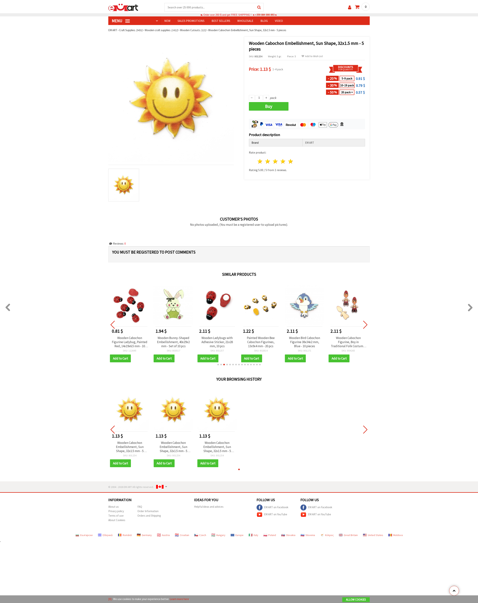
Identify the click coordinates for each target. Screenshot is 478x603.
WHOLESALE (245, 21)
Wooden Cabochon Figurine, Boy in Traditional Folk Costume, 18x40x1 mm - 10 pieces (348, 342)
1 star (260, 161)
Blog (264, 21)
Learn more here (179, 599)
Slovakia (290, 535)
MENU (117, 20)
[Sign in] (349, 7)
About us (113, 506)
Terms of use (116, 515)
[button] (218, 364)
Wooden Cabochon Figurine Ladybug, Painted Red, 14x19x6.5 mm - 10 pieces (129, 342)
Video (279, 21)
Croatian (184, 535)
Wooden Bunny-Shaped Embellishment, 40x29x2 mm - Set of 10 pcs (173, 342)
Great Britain (351, 535)
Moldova (398, 535)
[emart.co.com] (123, 7)
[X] (109, 599)
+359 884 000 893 (264, 14)
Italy (256, 535)
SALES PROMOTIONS (191, 21)
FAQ (139, 506)
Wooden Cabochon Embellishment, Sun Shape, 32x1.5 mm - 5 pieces (130, 447)
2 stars (268, 161)
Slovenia (310, 535)
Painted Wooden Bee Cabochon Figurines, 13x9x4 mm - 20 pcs (261, 342)
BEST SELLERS (221, 21)
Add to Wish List (314, 56)
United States (375, 535)
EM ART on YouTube (275, 514)
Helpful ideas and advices (209, 506)
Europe (239, 535)
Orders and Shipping (149, 515)
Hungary (220, 535)
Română (127, 535)
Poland (272, 535)
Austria (166, 535)
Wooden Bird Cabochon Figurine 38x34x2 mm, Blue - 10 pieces (304, 342)
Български (86, 535)
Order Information (148, 511)
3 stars (275, 161)
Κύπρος (329, 535)
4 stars (283, 161)
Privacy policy (116, 511)
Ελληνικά (108, 535)
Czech (202, 535)
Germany (147, 535)
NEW (167, 21)
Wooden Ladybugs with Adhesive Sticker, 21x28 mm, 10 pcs (217, 342)
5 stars (290, 161)
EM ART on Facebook (276, 507)
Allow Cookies (356, 599)
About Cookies (116, 520)
